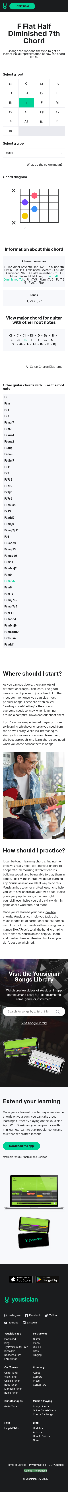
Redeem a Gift (12, 1355)
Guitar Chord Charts (44, 1410)
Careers (37, 1377)
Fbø (41, 282)
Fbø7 (32, 282)
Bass (36, 1351)
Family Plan (10, 1359)
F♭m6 (8, 587)
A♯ (26, 121)
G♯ (42, 112)
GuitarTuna (10, 1406)
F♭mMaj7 (10, 568)
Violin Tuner (10, 1377)
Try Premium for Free (16, 1347)
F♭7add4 (10, 619)
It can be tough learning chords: (24, 861)
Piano (36, 1343)
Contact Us (39, 1385)
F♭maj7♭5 (10, 600)
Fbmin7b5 (46, 279)
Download (10, 1339)
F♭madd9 (10, 555)
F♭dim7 (9, 460)
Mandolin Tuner (13, 1389)
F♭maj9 (9, 524)
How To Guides (41, 1436)
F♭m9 (8, 574)
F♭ (26, 102)
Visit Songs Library (34, 1023)
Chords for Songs (43, 1414)
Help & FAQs (11, 1428)
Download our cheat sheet (46, 715)
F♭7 (6, 416)
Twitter (53, 1315)
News (36, 1440)
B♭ (41, 121)
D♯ (26, 93)
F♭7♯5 (8, 492)
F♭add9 (9, 517)
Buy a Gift (9, 1351)
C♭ (11, 84)
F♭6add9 (10, 543)
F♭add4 (9, 644)
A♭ (57, 112)
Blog (6, 1343)
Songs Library (41, 1406)
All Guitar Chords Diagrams (44, 366)
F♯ (57, 102)
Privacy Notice (37, 1465)
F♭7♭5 (8, 479)
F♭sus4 (9, 435)
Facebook (35, 1315)
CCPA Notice (56, 1465)
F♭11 (7, 467)
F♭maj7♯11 (11, 530)
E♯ (10, 102)
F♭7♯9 (8, 498)
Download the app (21, 1146)
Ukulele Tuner (12, 1381)
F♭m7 (8, 429)
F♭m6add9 (11, 631)
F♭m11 (8, 562)
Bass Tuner (10, 1385)
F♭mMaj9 (10, 625)
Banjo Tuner (11, 1393)
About (36, 1373)
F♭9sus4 (10, 638)
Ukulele (37, 1347)
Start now (22, 6)
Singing (37, 1355)
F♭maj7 (9, 422)
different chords (14, 689)
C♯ (42, 83)
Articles (37, 1432)
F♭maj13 (10, 549)
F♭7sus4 (10, 505)
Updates (38, 1428)
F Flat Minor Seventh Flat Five (24, 267)
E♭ (41, 93)
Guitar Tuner (11, 1373)
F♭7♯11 (9, 612)
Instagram (14, 1315)
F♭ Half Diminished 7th (42, 273)
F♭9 (6, 473)
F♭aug (8, 448)
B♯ (10, 131)
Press (36, 1381)
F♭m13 (8, 593)
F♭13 (7, 511)
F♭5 (6, 409)
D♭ (57, 84)
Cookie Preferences (35, 1470)
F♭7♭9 (8, 486)
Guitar (36, 1339)
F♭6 (6, 536)
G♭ (11, 112)
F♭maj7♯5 (10, 606)
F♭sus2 (9, 441)
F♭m (7, 403)
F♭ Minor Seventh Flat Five (36, 275)
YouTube (13, 1322)
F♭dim (8, 454)
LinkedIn (32, 1322)
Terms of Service (16, 1465)
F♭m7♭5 (31, 279)
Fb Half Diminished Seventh (33, 270)
